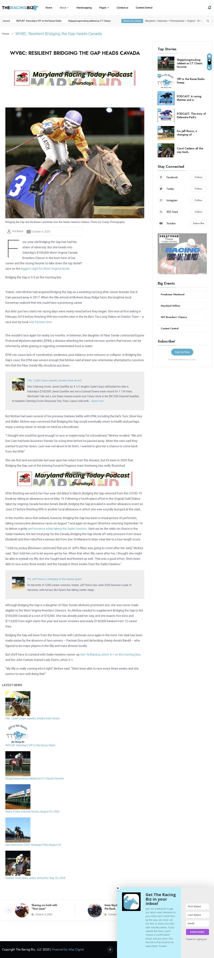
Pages (102, 7)
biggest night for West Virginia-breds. (45, 268)
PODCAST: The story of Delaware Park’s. (191, 115)
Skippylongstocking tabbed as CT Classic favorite (87, 21)
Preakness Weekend (172, 294)
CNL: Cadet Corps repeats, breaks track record (54, 380)
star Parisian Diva (40, 322)
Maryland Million (170, 306)
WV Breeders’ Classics (174, 317)
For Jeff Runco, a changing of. (187, 133)
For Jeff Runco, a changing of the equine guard (54, 579)
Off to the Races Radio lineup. (191, 80)
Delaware (162, 20)
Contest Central (144, 7)
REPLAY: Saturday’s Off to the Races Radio (31, 21)
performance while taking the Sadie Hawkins (57, 528)
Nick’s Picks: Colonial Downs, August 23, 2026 (32, 811)
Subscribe (198, 223)
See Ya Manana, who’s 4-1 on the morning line (110, 654)
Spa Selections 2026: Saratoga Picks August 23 (33, 844)
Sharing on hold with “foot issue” (44, 907)
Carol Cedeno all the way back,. (190, 150)
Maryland (150, 20)
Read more (97, 401)
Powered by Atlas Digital (68, 949)
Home (48, 7)
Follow (198, 177)
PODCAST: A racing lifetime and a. (189, 98)
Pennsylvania (177, 20)
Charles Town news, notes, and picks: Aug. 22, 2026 (35, 878)
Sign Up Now (182, 352)
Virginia (191, 20)
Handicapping (84, 7)
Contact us (122, 7)
